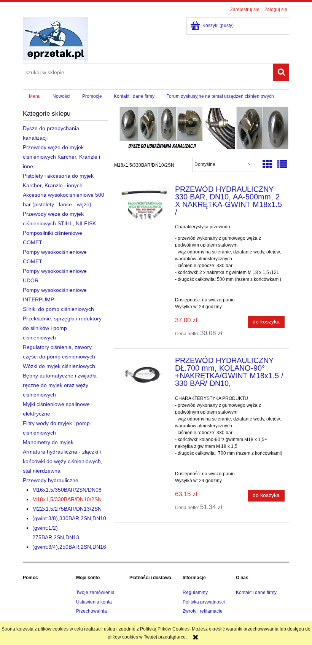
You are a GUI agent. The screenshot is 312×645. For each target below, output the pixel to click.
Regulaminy (195, 592)
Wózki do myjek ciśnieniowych (59, 366)
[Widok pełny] (282, 164)
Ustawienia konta (94, 602)
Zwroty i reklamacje (203, 611)
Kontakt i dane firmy (256, 592)
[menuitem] (34, 96)
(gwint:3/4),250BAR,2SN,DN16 (69, 547)
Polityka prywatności (204, 602)
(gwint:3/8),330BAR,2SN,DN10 (69, 518)
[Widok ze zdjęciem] (267, 164)
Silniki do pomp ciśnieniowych (58, 309)
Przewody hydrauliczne (50, 480)
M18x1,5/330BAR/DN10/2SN (67, 499)
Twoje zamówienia (95, 592)
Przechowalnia (91, 611)
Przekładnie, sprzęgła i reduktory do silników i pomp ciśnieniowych (62, 328)
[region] (201, 127)
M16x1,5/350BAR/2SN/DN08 (67, 490)
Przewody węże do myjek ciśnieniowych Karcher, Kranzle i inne (61, 156)
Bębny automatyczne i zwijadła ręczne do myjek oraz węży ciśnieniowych (60, 385)
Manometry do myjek (48, 442)
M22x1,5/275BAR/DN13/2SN (67, 509)
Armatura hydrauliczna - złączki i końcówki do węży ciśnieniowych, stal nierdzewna (62, 461)
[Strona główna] (55, 38)
